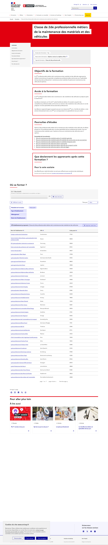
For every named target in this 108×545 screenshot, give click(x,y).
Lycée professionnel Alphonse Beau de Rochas (22, 268)
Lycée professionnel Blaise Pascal (19, 323)
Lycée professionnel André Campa (19, 276)
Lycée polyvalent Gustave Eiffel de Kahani (21, 362)
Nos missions (93, 4)
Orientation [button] (30, 15)
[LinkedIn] (18, 392)
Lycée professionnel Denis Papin (19, 355)
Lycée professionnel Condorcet (19, 348)
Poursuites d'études (16, 56)
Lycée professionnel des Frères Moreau (20, 370)
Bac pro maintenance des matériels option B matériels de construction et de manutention (61, 140)
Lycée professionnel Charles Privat (19, 341)
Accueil (11, 19)
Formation (17, 19)
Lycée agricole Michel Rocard (18, 261)
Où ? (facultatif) (16, 191)
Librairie (85, 4)
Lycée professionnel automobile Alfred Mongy (22, 308)
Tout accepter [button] (42, 538)
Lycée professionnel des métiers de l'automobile (23, 377)
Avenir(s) (88, 15)
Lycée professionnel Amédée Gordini (20, 297)
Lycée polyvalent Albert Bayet (18, 254)
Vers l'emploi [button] (68, 15)
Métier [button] (21, 15)
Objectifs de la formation (17, 50)
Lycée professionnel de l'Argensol (19, 315)
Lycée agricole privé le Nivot (18, 265)
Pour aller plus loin (15, 63)
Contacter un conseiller (42, 15)
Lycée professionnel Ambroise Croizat (20, 283)
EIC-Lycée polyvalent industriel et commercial (22, 243)
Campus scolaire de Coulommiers (19, 234)
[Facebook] (25, 392)
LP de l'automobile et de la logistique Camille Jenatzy (24, 337)
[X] (21, 392)
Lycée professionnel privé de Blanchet (20, 330)
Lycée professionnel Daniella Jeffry (19, 359)
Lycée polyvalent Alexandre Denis (19, 290)
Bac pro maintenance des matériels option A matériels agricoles (54, 138)
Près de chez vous (79, 15)
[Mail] (14, 392)
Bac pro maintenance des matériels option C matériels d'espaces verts (56, 141)
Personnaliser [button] (18, 538)
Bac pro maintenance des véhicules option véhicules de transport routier (56, 145)
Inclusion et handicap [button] (55, 15)
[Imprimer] (11, 392)
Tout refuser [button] (29, 538)
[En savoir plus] (67, 56)
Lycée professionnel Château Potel (19, 344)
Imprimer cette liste (91, 225)
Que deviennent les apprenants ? (18, 58)
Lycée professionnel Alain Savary (19, 305)
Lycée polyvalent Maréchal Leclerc (19, 258)
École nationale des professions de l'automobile (23, 247)
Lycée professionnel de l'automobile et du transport (24, 319)
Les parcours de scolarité (69, 541)
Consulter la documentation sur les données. (61, 173)
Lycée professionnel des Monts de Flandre (21, 373)
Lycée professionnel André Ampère (19, 312)
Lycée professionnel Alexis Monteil (19, 301)
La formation (14, 48)
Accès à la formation (16, 53)
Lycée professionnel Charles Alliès (19, 333)
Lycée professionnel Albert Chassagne (20, 279)
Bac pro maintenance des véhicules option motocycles (51, 143)
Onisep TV (76, 4)
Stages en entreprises (86, 541)
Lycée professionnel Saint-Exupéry (19, 286)
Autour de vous (58, 196)
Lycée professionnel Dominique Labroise (21, 352)
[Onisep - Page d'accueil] (28, 6)
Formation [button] (13, 15)
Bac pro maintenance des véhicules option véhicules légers (52, 147)
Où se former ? (15, 61)
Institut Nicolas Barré (16, 250)
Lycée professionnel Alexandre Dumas (20, 294)
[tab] (18, 207)
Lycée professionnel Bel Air (17, 326)
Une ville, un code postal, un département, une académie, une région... (26, 193)
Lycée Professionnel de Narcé (18, 366)
